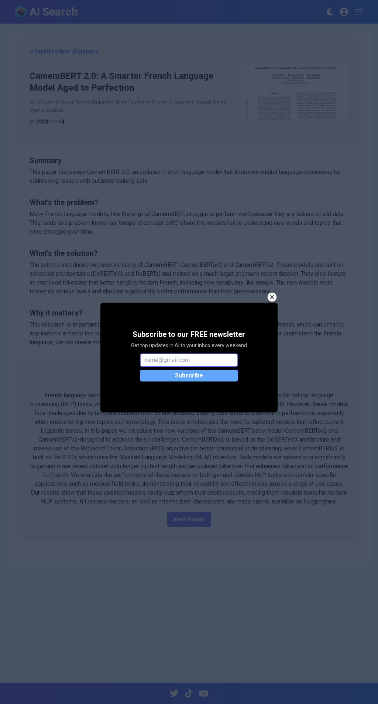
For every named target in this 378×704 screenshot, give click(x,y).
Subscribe (189, 375)
